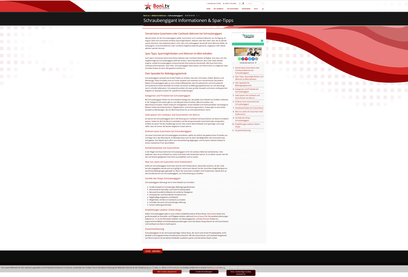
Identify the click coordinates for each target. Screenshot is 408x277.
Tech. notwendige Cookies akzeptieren (240, 273)
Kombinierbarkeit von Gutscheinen (249, 108)
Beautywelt (211, 214)
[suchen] (263, 3)
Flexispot (206, 219)
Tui (156, 219)
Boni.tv (146, 15)
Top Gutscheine (232, 9)
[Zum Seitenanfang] (404, 274)
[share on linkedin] (253, 59)
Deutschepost (199, 216)
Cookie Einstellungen (204, 272)
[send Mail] (256, 59)
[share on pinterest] (246, 59)
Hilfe (256, 9)
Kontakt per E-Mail (214, 3)
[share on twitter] (249, 59)
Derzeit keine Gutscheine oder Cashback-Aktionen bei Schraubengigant (247, 70)
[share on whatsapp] (239, 59)
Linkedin (243, 3)
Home (208, 9)
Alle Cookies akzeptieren (167, 272)
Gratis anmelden (152, 251)
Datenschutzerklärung (216, 267)
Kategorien (246, 9)
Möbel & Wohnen (159, 15)
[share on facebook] (243, 59)
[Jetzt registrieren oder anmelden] (263, 9)
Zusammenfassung (243, 130)
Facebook (240, 3)
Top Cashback (218, 9)
